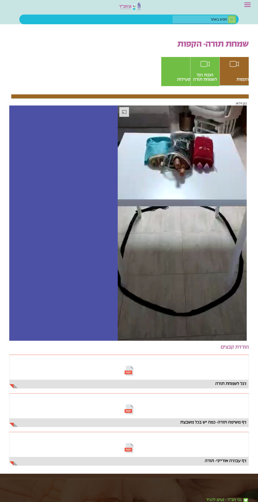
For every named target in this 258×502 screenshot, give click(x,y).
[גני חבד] (129, 8)
